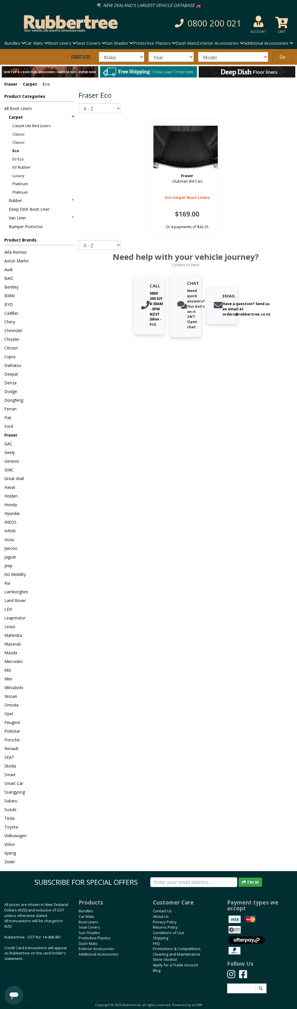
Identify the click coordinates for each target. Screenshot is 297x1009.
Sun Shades (89, 932)
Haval (9, 487)
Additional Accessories (98, 954)
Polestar (12, 731)
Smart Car (13, 783)
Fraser (10, 84)
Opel (8, 713)
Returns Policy (165, 927)
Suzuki (10, 809)
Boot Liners (88, 922)
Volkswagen (15, 835)
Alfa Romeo (15, 252)
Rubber (15, 200)
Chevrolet (13, 330)
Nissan (10, 696)
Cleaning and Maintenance (176, 954)
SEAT (9, 757)
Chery (9, 322)
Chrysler (11, 339)
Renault (11, 748)
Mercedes (13, 661)
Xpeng (10, 853)
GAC (8, 443)
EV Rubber (21, 167)
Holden (11, 496)
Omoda (11, 705)
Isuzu (9, 539)
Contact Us (162, 910)
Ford (8, 426)
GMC (9, 470)
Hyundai (11, 513)
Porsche (12, 740)
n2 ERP (197, 1005)
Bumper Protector (26, 226)
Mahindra (13, 635)
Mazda (10, 652)
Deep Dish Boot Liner (29, 209)
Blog (156, 970)
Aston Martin (16, 261)
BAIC (9, 278)
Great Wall (14, 478)
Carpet (30, 84)
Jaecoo (10, 548)
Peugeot (12, 722)
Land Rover (15, 600)
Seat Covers (89, 927)
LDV (8, 609)
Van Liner (17, 218)
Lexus (9, 626)
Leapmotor (15, 618)
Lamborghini (16, 591)
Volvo (9, 844)
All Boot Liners (18, 108)
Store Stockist (165, 959)
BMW (9, 295)
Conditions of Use (168, 932)
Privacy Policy (165, 922)
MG (7, 670)
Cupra (9, 356)
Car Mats (86, 916)
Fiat (7, 417)
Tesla (9, 818)
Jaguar (10, 557)
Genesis (11, 461)
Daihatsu (12, 365)
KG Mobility (15, 574)
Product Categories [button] (24, 96)
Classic (18, 134)
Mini (8, 679)
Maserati (12, 644)
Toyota (11, 827)
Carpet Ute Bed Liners (31, 125)
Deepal (11, 374)
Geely (9, 452)
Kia (7, 583)
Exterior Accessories (96, 948)
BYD (8, 304)
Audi (8, 269)
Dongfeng (13, 400)
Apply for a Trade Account (175, 964)
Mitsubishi (13, 687)
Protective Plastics (95, 937)
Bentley (11, 287)
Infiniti (10, 531)
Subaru (10, 800)
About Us (161, 916)
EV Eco (18, 159)
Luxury (18, 175)
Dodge (10, 391)
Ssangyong (14, 792)
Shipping (160, 937)
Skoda (10, 766)
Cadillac (11, 313)
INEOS (10, 522)
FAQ (156, 943)
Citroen (11, 348)
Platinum (20, 183)
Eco (15, 150)
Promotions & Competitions (177, 948)
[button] (205, 23)
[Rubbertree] (68, 23)
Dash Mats (186, 43)
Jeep (8, 565)
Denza (10, 382)
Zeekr (9, 861)
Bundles (86, 910)
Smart (10, 774)
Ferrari (10, 409)
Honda (10, 504)
